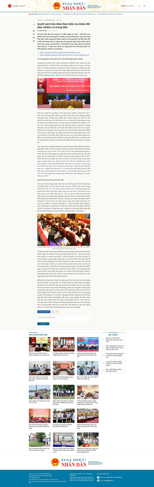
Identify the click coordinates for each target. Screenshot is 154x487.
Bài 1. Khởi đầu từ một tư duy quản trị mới (114, 370)
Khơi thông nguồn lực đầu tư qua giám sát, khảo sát (62, 425)
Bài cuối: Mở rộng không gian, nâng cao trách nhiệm (63, 378)
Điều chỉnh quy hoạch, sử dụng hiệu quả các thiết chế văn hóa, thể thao (63, 402)
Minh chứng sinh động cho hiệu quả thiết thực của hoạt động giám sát (64, 55)
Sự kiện (35, 14)
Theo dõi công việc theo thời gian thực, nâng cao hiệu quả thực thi (38, 378)
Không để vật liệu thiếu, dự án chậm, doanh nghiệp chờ (115, 355)
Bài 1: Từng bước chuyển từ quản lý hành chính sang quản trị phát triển (115, 347)
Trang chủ (40, 20)
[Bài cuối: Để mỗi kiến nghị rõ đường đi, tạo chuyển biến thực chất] (40, 416)
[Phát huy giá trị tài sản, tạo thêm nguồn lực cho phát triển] (40, 344)
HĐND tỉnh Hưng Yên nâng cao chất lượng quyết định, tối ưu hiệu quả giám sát (87, 450)
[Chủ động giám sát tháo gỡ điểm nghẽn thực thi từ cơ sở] (64, 344)
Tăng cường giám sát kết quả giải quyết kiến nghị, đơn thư (60, 52)
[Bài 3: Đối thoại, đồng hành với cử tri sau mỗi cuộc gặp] (40, 439)
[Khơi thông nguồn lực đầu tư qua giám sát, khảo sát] (64, 416)
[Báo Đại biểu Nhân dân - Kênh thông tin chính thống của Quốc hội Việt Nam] (77, 5)
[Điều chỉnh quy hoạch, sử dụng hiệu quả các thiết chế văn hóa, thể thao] (64, 392)
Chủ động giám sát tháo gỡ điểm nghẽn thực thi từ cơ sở (64, 354)
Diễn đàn (59, 20)
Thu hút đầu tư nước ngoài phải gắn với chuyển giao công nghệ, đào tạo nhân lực (87, 402)
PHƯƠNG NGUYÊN (42, 30)
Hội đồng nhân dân (50, 20)
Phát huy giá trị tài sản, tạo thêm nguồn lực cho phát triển (39, 354)
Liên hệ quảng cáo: (103, 474)
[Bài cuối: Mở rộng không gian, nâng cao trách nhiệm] (64, 368)
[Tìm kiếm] (139, 6)
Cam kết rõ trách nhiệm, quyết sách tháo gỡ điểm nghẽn (114, 363)
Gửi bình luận (43, 323)
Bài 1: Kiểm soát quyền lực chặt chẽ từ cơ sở (39, 401)
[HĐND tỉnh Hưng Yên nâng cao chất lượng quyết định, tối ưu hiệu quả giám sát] (88, 439)
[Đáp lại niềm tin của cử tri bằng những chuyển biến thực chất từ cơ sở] (64, 439)
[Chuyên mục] (9, 6)
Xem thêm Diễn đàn (38, 335)
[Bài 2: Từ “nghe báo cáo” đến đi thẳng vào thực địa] (88, 368)
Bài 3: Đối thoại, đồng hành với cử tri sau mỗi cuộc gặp (39, 449)
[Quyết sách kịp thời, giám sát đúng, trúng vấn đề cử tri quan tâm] (88, 416)
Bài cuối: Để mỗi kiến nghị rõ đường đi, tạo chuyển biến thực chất (39, 426)
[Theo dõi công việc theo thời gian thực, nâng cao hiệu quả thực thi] (40, 368)
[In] (53, 311)
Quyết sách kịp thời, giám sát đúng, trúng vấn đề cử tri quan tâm (87, 426)
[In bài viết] (33, 37)
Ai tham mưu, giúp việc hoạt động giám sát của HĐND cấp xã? (86, 355)
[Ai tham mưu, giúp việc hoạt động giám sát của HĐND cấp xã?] (88, 344)
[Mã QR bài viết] (33, 41)
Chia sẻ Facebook (44, 311)
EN (144, 6)
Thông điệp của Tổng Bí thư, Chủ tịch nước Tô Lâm (54, 14)
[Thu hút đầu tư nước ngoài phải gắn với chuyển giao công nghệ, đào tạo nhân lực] (88, 392)
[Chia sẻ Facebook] (33, 31)
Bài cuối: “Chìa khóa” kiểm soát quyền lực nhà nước (114, 339)
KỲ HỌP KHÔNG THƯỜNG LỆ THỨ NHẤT (118, 14)
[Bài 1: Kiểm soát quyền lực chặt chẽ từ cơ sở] (40, 392)
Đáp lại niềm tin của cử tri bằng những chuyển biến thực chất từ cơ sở (63, 450)
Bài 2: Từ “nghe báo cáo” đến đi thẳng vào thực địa (87, 378)
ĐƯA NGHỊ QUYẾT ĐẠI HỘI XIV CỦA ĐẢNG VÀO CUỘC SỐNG (89, 14)
